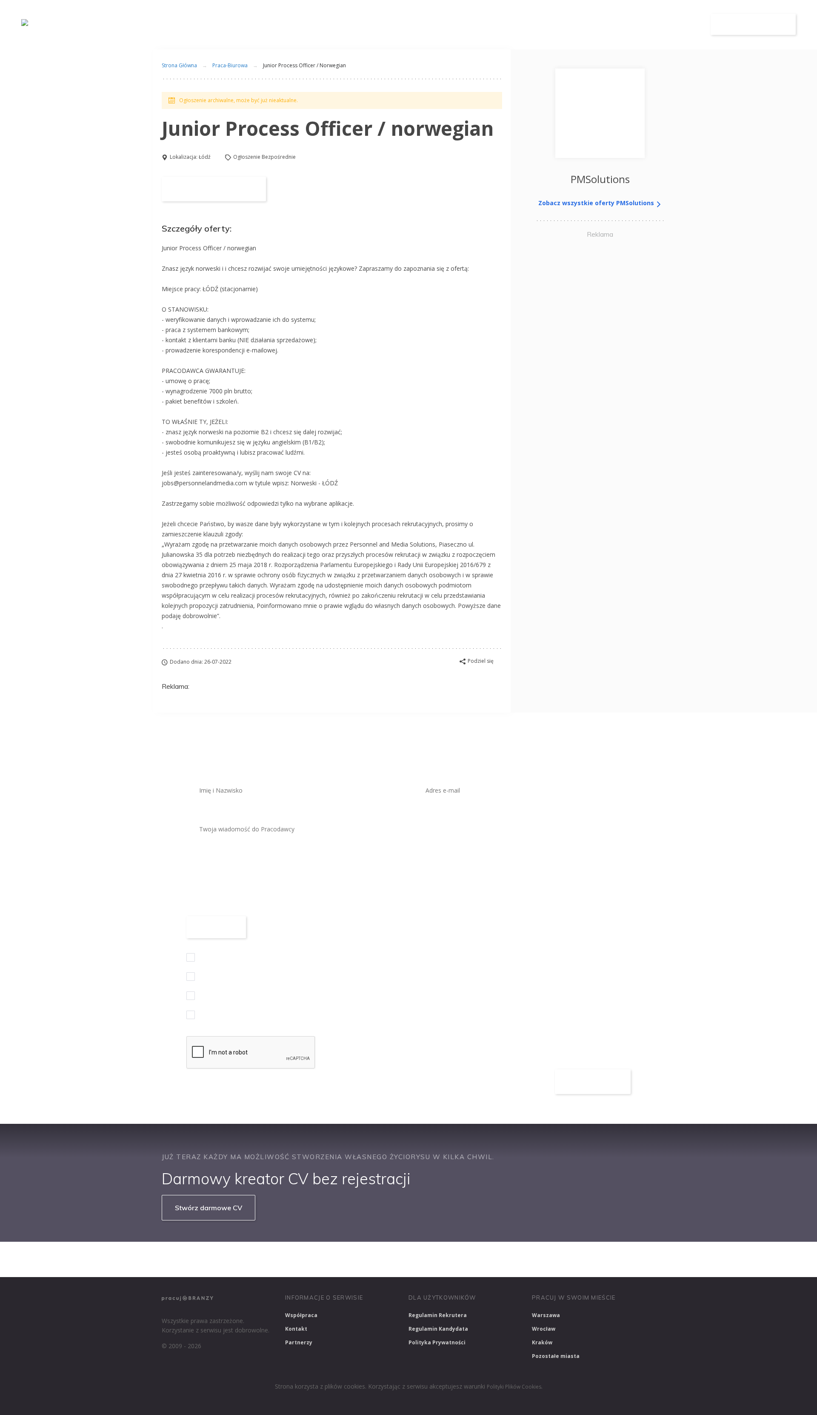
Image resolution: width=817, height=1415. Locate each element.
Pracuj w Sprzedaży (348, 1259)
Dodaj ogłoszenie (753, 24)
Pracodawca (618, 24)
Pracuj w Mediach (536, 1259)
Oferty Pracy (556, 24)
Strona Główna (179, 65)
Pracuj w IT (289, 1259)
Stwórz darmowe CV (208, 1207)
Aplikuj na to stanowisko (213, 189)
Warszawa (546, 1315)
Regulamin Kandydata (438, 1328)
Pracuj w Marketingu (605, 1259)
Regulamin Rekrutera (437, 1315)
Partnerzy (298, 1342)
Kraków (542, 1342)
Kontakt (296, 1328)
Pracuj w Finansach (417, 1259)
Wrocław (543, 1328)
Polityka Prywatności (437, 1342)
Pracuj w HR (478, 1259)
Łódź (205, 156)
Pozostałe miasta (556, 1356)
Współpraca (301, 1315)
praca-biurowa (230, 65)
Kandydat (675, 24)
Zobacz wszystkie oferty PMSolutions (597, 203)
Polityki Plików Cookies (514, 1386)
